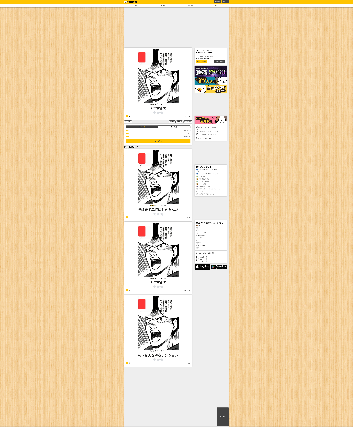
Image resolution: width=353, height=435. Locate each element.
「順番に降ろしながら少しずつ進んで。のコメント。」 (210, 170)
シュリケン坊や (202, 232)
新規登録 (217, 1)
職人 (216, 5)
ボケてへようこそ (219, 61)
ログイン (225, 1)
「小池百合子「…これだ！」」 (206, 186)
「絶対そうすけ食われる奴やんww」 (207, 194)
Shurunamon (187, 130)
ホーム (136, 5)
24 (130, 217)
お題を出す (190, 5)
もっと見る (158, 141)
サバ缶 (200, 238)
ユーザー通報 (187, 121)
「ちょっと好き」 (202, 184)
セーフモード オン (201, 61)
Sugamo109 (187, 136)
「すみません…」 (202, 176)
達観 (199, 243)
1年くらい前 (187, 116)
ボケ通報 (172, 121)
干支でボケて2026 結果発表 (203, 137)
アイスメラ (187, 133)
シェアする (128, 121)
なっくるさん (201, 245)
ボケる (163, 5)
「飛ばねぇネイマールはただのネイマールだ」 (210, 189)
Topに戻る (222, 417)
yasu (199, 225)
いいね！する (202, 257)
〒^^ (199, 248)
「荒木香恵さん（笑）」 (204, 179)
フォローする (202, 259)
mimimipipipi (201, 235)
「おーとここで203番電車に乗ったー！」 (208, 174)
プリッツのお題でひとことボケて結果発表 (207, 130)
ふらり (200, 240)
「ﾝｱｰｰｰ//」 (201, 191)
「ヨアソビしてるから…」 (204, 181)
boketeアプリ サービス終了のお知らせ (206, 126)
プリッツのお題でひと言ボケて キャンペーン (208, 134)
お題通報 (179, 121)
